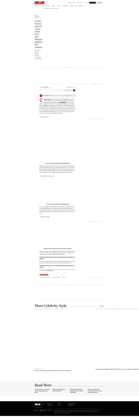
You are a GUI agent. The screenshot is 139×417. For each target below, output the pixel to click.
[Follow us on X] (39, 410)
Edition (79, 2)
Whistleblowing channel (84, 410)
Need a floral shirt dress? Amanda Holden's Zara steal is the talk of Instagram (95, 391)
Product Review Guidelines (65, 413)
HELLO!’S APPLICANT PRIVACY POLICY (91, 411)
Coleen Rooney (47, 99)
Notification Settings (58, 411)
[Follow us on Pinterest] (46, 410)
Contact (59, 403)
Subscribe (92, 2)
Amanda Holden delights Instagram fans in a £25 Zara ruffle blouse (77, 391)
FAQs (59, 405)
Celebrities (37, 5)
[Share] (74, 90)
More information (50, 270)
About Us (49, 403)
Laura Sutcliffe (45, 86)
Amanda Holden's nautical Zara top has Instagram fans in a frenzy (42, 391)
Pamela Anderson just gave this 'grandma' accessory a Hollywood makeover (53, 370)
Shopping (72, 5)
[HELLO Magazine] (40, 2)
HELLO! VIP (81, 5)
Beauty (58, 5)
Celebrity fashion (45, 277)
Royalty (42, 5)
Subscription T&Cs (72, 403)
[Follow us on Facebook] (37, 410)
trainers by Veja (65, 204)
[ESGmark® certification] (42, 404)
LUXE (76, 5)
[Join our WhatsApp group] (50, 410)
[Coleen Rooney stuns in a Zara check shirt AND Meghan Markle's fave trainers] (99, 2)
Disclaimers (56, 410)
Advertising (50, 405)
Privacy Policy (94, 410)
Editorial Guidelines (78, 411)
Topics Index (71, 405)
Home (36, 15)
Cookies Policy (63, 410)
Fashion (48, 5)
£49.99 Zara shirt (66, 163)
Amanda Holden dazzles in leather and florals (58, 390)
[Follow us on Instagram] (35, 410)
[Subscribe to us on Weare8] (48, 410)
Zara (45, 105)
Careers (55, 413)
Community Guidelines (73, 410)
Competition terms (69, 411)
